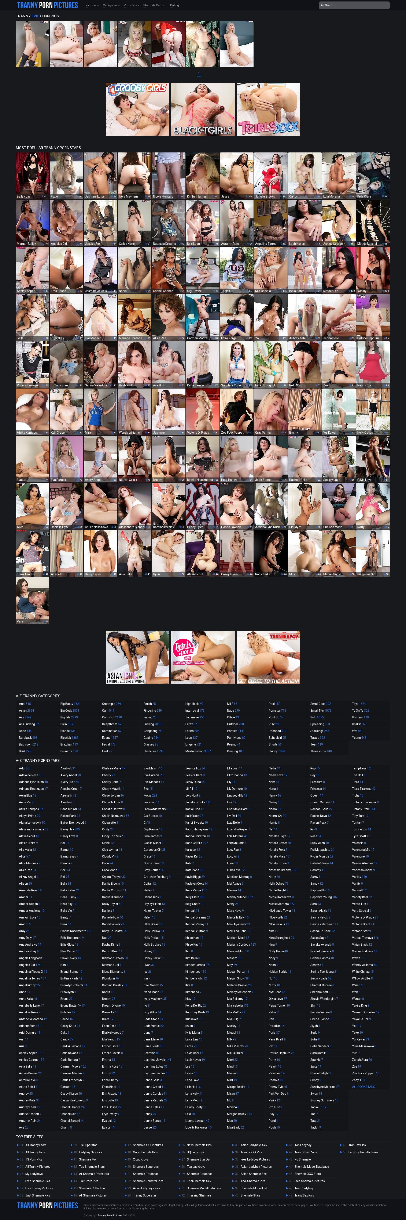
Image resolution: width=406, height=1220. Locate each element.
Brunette (69, 751)
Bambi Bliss (69, 856)
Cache (66, 1019)
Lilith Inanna (237, 775)
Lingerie (193, 744)
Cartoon (67, 1087)
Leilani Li (193, 1087)
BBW (25, 751)
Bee (65, 870)
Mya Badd (235, 1127)
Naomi (275, 809)
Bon (65, 965)
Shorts (275, 744)
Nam (274, 782)
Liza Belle (234, 822)
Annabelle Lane (31, 1005)
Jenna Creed (154, 1087)
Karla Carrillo (196, 843)
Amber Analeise (32, 910)
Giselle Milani (153, 843)
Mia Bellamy (237, 998)
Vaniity (359, 876)
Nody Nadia (278, 951)
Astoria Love (28, 1080)
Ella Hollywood (112, 1032)
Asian (26, 710)
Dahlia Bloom (113, 883)
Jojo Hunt (192, 795)
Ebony (110, 737)
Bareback (28, 737)
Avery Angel (70, 775)
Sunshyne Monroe (324, 1087)
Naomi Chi (277, 815)
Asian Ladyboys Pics (146, 1188)
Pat (273, 1046)
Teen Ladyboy (304, 1188)
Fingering (153, 710)
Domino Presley (114, 985)
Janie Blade (153, 1046)
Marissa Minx (238, 951)
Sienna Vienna (321, 1012)
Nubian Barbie (280, 971)
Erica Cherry (112, 1080)
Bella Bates (70, 890)
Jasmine (151, 1053)
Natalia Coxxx (280, 843)
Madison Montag (239, 876)
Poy (315, 775)
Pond (274, 1120)
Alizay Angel (29, 876)
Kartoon (192, 849)
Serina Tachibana (324, 971)
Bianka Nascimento (75, 931)
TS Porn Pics (33, 1159)
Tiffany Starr (363, 809)
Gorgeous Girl (155, 849)
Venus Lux (361, 904)
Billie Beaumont (72, 937)
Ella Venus (111, 1039)
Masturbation (198, 751)
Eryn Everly (110, 1114)
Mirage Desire (238, 1087)
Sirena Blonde (320, 1019)
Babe (25, 731)
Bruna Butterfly (72, 1005)
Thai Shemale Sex (199, 1181)
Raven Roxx (319, 822)
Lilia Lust (235, 768)
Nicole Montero (282, 904)
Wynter (358, 998)
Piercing (235, 751)
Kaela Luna (194, 809)
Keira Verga (196, 890)
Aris (23, 1046)
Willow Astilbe (362, 978)
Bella (65, 883)
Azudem (67, 802)
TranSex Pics (357, 1145)
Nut (273, 978)
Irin (147, 978)
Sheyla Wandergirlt (324, 998)
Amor (25, 924)
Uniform (360, 717)
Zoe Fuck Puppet (365, 1073)
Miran (233, 1093)
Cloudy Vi (110, 856)
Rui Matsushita (322, 849)
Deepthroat (111, 724)
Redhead (278, 731)
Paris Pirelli (277, 1039)
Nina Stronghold (281, 937)
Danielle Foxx (112, 917)
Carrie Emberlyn (72, 1080)
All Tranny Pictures (37, 1166)
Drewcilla (110, 1012)
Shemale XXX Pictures (148, 1145)
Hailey (149, 890)
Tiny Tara (360, 815)
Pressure (317, 782)
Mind (232, 1066)
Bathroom (28, 744)
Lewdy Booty (196, 1107)
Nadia (274, 768)
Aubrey (26, 1093)
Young (359, 737)
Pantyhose (236, 737)
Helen (149, 917)
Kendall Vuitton (196, 931)
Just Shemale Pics (37, 1195)
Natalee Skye (279, 836)
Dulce (108, 1019)
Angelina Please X (33, 971)
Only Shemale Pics (145, 1152)
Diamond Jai (111, 965)
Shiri (315, 1005)
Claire (108, 843)
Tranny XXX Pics (251, 1152)
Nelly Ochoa (278, 883)
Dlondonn (110, 978)
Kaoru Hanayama (199, 829)
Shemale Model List (254, 1188)
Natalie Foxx (279, 849)
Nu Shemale (303, 1159)
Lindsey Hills (237, 795)
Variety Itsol (362, 897)
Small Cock (320, 703)
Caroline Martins (72, 1073)
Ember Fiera (112, 1046)
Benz (65, 924)
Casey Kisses (71, 1093)
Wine (357, 985)
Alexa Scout (29, 836)
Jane (148, 1032)
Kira (189, 985)
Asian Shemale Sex (254, 1174)
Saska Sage (319, 937)
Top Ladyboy (303, 1145)
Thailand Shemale (199, 1195)
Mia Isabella (237, 1005)
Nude (233, 710)
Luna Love (236, 870)
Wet (356, 731)
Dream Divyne (113, 1005)
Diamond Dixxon (115, 958)
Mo (230, 1100)
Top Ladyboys (196, 1166)
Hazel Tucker (153, 910)
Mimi (232, 1059)
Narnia (274, 822)
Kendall (192, 910)
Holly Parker (154, 937)
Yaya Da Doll (361, 1019)
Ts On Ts (360, 710)
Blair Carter (70, 951)
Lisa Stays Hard (239, 809)
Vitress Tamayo (365, 937)
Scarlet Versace (322, 951)
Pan (272, 1019)
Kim (189, 951)
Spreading (320, 724)
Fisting (150, 717)
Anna (24, 992)
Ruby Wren (319, 843)
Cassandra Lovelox (74, 1100)
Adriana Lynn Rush (33, 782)
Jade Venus (154, 1026)
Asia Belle (27, 1066)
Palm (274, 1012)
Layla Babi (194, 1053)
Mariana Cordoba (241, 944)
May (232, 965)
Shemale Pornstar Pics (148, 1181)
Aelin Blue (27, 795)
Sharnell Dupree (322, 985)
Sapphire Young (323, 897)
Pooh (274, 1127)
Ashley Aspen (30, 1053)
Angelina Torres (32, 978)
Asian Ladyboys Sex (254, 1145)
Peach (275, 1066)
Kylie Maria (194, 1032)
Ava (23, 1127)
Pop (315, 768)
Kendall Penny (196, 924)
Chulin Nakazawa (115, 815)
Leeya (191, 1073)
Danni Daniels (113, 924)
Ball (64, 843)
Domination (112, 731)
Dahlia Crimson (114, 890)
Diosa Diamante (114, 971)
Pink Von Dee (279, 1093)
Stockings (319, 731)
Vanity (357, 883)
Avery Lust (69, 782)
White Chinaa (363, 971)
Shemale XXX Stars (308, 1174)
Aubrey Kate (29, 1100)
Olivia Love (278, 998)
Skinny (277, 751)
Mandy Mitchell (240, 897)
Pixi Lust (275, 1107)
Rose (315, 836)
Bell (64, 876)
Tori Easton (361, 829)
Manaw (234, 890)
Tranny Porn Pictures (110, 1215)
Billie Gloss (69, 944)
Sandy (316, 883)
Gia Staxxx (153, 815)
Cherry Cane (111, 782)
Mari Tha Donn (239, 931)
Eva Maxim (153, 768)
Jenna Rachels (155, 1100)
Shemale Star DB (198, 1159)
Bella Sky (68, 904)
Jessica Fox (195, 768)
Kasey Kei (193, 856)
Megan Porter (238, 971)
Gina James (153, 836)
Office (233, 717)
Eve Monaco (154, 782)
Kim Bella (192, 958)
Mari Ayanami (238, 924)
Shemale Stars (251, 1195)
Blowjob (69, 737)
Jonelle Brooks (198, 802)
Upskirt (358, 724)
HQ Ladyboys (195, 1152)
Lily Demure (237, 788)
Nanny (275, 802)
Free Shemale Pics (37, 1181)
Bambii (66, 863)
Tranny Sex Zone (306, 1152)
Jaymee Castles (156, 1073)
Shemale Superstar (146, 1166)
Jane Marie (153, 1039)
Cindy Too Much (114, 836)
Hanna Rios (152, 897)
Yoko (357, 1032)
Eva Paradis (153, 775)
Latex (191, 724)
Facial (108, 744)
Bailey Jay (70, 829)
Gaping (151, 737)
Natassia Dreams (283, 870)
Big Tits (69, 717)
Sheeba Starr (321, 992)
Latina (192, 731)
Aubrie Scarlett (30, 1114)
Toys (359, 703)
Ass (25, 717)
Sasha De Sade (322, 931)
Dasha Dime (111, 944)
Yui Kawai (360, 1039)
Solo (317, 717)
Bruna (66, 998)
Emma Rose (112, 1066)
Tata (315, 1120)
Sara (315, 904)
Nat (273, 829)
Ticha (357, 795)
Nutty (274, 985)
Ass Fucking (29, 724)
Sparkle (316, 1059)
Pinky (274, 1100)
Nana (273, 788)
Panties (235, 731)
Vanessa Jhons (363, 870)
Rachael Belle (321, 809)
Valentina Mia (363, 849)
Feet (107, 751)
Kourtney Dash (197, 1012)
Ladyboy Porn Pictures (363, 1152)
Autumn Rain (30, 1120)
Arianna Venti (29, 1026)
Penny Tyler (279, 1087)
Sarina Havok (320, 917)
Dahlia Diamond (113, 897)
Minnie (232, 1073)
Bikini (66, 724)
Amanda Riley (30, 890)
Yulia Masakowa (364, 1046)
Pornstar (277, 710)
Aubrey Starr (29, 1107)
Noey (273, 958)
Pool (274, 703)
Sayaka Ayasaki (322, 944)
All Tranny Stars (36, 1145)
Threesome (321, 751)
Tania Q (318, 1107)
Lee (189, 1066)
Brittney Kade (71, 978)
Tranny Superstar (144, 1195)
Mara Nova (235, 910)
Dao (106, 937)
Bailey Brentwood (73, 822)
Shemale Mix (87, 1159)
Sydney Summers (324, 1100)
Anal (25, 703)
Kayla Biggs (195, 876)
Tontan (358, 822)
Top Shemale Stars (92, 1166)
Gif (147, 822)
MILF (232, 703)
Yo (356, 1026)
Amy (24, 931)
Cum (108, 710)
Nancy (275, 795)
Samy (315, 876)
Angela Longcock (31, 958)
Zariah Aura (362, 1059)
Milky (231, 1039)
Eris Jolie (110, 1100)
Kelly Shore (194, 904)
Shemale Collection (92, 1188)
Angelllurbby (29, 985)
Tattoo (317, 737)
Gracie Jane (154, 863)
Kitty (190, 998)
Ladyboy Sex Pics (90, 1152)
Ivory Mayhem (155, 998)
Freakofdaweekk (157, 809)
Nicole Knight (278, 890)
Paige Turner (279, 1005)
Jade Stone (153, 1019)
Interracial (194, 710)
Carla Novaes (71, 1053)
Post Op (276, 717)
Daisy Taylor (112, 904)
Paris (274, 1032)
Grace (150, 856)
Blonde (67, 731)
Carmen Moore (73, 1066)
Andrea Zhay (29, 951)
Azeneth (68, 795)
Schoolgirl (277, 737)
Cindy (108, 829)
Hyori (149, 965)
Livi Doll (234, 815)
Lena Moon (194, 1100)
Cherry (108, 775)
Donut (108, 992)
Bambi (66, 849)
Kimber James (198, 965)
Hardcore (153, 751)
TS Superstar (88, 1145)
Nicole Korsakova (281, 897)
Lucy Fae (234, 849)
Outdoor (235, 724)
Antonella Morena (33, 1019)
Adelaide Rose (30, 775)
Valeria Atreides (364, 863)
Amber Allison (29, 904)
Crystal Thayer (114, 876)
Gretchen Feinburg (157, 876)
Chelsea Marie (113, 768)
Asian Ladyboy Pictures (256, 1166)
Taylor (315, 1127)
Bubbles (67, 1012)
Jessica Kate (195, 775)
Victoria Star (361, 931)
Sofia (315, 1039)
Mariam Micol (238, 937)
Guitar (150, 883)
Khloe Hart (194, 937)
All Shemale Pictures (93, 1195)
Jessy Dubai (195, 782)
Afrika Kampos (31, 809)
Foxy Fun (151, 802)
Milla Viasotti (237, 1046)
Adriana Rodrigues (33, 788)
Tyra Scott (361, 836)
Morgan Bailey (239, 1114)
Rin (313, 829)
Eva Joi (109, 1120)
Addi (24, 768)
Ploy (273, 1114)
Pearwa (276, 1080)
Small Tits (320, 710)
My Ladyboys (34, 1174)
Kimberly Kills (196, 978)
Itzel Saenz (153, 985)
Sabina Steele (321, 863)
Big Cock (69, 710)
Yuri (356, 1053)
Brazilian (69, 744)
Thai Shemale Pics (253, 1181)
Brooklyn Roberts (73, 985)
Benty (65, 917)
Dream (108, 998)
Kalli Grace (194, 815)
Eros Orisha (111, 1107)
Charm (66, 1127)
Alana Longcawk (32, 822)
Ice (148, 971)
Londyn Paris (237, 843)
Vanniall (359, 890)
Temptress (361, 768)
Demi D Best (112, 951)
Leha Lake (193, 1080)
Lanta (191, 1046)
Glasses (151, 744)
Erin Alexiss (111, 1093)
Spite (315, 1066)
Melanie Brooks (239, 985)
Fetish (150, 703)
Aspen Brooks (30, 1073)
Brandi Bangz (71, 971)
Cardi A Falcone (72, 1046)
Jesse (151, 1127)
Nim (273, 931)
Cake (65, 1032)
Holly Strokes (154, 944)
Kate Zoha (194, 870)
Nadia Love (278, 775)
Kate (189, 863)
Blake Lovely (70, 958)
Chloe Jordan (113, 795)
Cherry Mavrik (113, 788)
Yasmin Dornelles (365, 1012)
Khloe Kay (193, 944)
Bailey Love (69, 836)
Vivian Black (362, 944)
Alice (24, 856)
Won (356, 992)
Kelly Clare (195, 897)
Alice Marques (29, 863)
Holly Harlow (154, 931)
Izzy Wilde (152, 1012)
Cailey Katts (70, 1026)
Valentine (360, 856)
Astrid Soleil (28, 1087)
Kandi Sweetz (196, 822)
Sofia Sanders (321, 1046)
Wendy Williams (364, 965)
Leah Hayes (195, 1059)
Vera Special (361, 910)
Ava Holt (68, 768)
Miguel (233, 1032)
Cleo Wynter (112, 849)
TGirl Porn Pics (88, 1181)
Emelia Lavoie (112, 1053)
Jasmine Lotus (155, 1066)
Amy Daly (27, 937)
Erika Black (111, 1087)
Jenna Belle (153, 1080)
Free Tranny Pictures (39, 1188)
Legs (191, 737)
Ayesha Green (71, 788)
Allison (25, 883)
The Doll (358, 775)
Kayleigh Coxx (196, 883)
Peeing (233, 744)
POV (274, 724)
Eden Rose (111, 1026)
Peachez (277, 1073)
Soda (315, 1032)
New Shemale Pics (199, 1145)
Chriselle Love (112, 802)
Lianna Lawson (197, 1120)
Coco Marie (110, 870)
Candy (66, 1039)
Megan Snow (238, 978)
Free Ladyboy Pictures (255, 1159)
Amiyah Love (29, 917)
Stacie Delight (320, 1073)
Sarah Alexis (320, 910)
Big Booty (70, 703)
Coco (107, 863)
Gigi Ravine (153, 829)
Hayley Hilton (154, 904)
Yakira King (360, 1005)
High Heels (194, 703)
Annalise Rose (29, 1012)
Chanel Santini (72, 1120)
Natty (274, 876)
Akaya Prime (29, 815)
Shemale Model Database (204, 1188)
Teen (316, 744)
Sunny (315, 1080)
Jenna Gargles (155, 1093)
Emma (108, 1059)
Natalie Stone (279, 863)
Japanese (194, 717)
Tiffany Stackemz (365, 802)
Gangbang (153, 731)
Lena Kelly (194, 1093)
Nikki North (278, 917)
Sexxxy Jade (320, 978)
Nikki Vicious (279, 924)
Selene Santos (322, 958)
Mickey (233, 1026)
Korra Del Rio (195, 1005)
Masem (234, 958)
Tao (314, 1114)
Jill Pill (191, 788)
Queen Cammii (322, 802)
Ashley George (31, 1059)
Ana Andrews (30, 944)
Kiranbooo (193, 992)
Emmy (108, 1073)
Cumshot (112, 717)
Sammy (317, 870)
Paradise (277, 1026)
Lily (231, 782)
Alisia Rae (27, 870)
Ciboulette (111, 822)
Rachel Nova (320, 815)
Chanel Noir (70, 1114)
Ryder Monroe (321, 856)
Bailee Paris (70, 815)
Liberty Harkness (198, 1127)
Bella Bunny (69, 897)
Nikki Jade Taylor (282, 910)
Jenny (150, 1114)
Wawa (358, 958)
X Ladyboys (140, 1159)
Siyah (315, 1026)
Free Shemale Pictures (310, 1181)
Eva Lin (108, 1127)
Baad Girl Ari (70, 809)
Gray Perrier (154, 870)
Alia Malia (27, 849)
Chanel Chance (72, 1107)
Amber (25, 897)
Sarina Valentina (324, 924)
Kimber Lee (195, 971)
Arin (24, 1039)
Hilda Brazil (153, 924)
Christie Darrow (113, 809)
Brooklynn (69, 992)
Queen (316, 795)
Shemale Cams (153, 5)
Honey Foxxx (154, 958)
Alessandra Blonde (33, 829)
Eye (148, 788)
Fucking (152, 724)
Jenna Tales (154, 1107)
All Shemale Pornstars (94, 1174)
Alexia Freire (28, 843)
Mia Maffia (236, 1012)
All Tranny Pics (35, 1152)
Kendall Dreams (197, 917)
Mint (232, 1080)
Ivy (147, 1005)
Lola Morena (237, 836)
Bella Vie (67, 910)
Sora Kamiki (319, 1053)
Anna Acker (28, 998)
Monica (233, 1107)
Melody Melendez (240, 992)
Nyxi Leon (277, 992)
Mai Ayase (235, 883)
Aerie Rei (26, 802)
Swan (316, 1093)
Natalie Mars (279, 856)
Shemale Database (146, 1174)
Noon (274, 965)
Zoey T (358, 1080)
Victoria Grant (363, 924)
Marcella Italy (238, 917)
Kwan (190, 1026)
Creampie (111, 703)
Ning (273, 944)
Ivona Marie (153, 992)
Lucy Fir (233, 856)
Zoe (356, 1066)
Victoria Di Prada (365, 917)
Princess (318, 788)
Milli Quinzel (236, 1053)
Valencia (359, 843)
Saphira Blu (320, 890)
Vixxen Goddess (364, 951)
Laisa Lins (193, 1039)
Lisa (231, 802)
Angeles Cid (30, 965)
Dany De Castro (114, 931)
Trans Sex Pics (304, 1195)
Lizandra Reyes (238, 829)
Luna (232, 863)
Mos (232, 1120)
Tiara (357, 782)
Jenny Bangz (154, 1120)
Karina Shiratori (197, 836)
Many (233, 904)
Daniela (108, 910)
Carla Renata (70, 1059)
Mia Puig (234, 1019)
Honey (150, 951)
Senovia (317, 965)
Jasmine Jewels (157, 1059)
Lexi (190, 1114)
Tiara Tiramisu (364, 788)
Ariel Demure (30, 1032)
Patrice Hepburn (281, 1053)
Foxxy (150, 795)
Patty (274, 1059)
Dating (174, 5)
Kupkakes (193, 1019)
